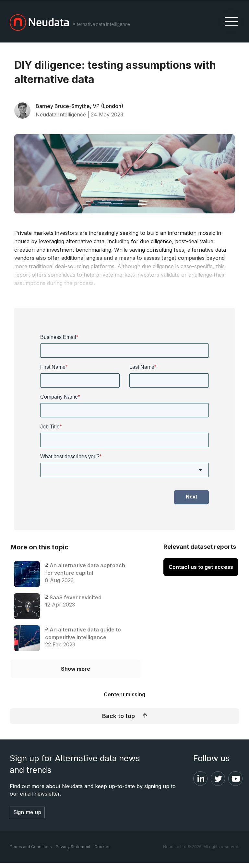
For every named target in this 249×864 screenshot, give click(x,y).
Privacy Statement (73, 846)
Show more (75, 669)
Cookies (102, 846)
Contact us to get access (201, 567)
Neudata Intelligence (61, 114)
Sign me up (27, 812)
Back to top (118, 716)
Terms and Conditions (31, 846)
